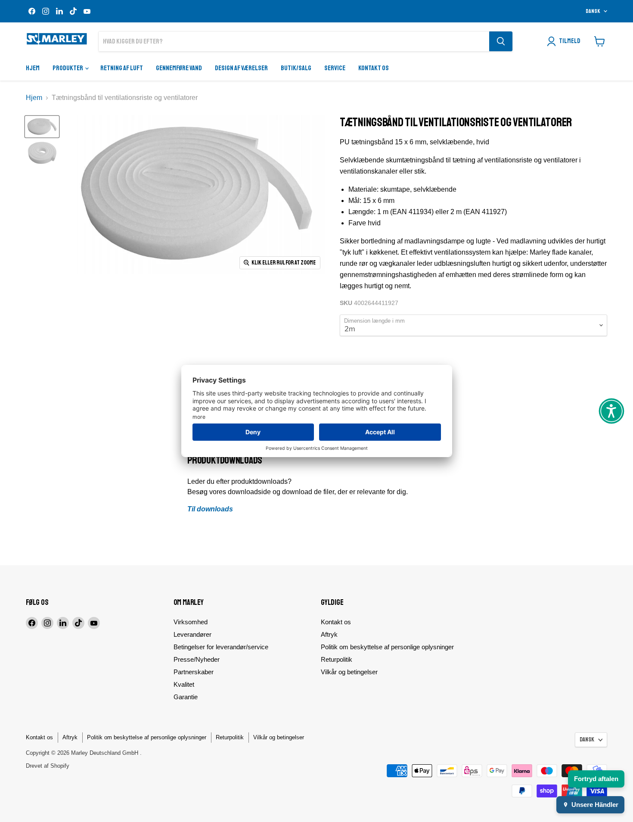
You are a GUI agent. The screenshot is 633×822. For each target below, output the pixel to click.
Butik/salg (296, 68)
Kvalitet (184, 684)
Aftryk (329, 634)
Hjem (33, 68)
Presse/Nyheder (197, 659)
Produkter (68, 68)
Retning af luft (121, 68)
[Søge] (500, 41)
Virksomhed (191, 622)
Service (334, 68)
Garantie (186, 697)
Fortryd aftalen (596, 778)
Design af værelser (241, 68)
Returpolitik (336, 659)
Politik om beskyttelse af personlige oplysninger (387, 647)
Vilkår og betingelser (349, 672)
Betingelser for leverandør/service (221, 647)
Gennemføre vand (179, 68)
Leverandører (192, 634)
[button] (611, 411)
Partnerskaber (194, 672)
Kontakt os (373, 68)
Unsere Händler (594, 804)
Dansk (593, 11)
